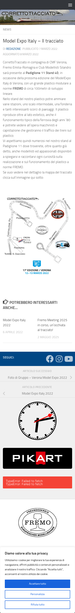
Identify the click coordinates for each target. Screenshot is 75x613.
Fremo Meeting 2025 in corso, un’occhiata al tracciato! (52, 325)
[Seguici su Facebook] (50, 359)
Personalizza (37, 594)
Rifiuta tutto (37, 604)
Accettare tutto (37, 583)
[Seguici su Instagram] (59, 359)
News (7, 29)
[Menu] (70, 5)
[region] (37, 580)
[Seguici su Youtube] (68, 359)
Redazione (13, 49)
